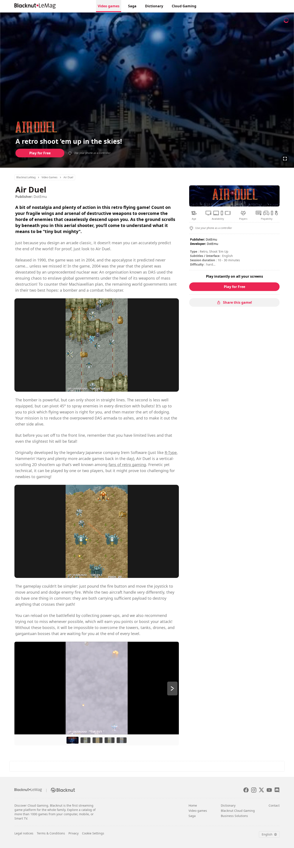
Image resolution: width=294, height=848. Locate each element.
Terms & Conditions (51, 833)
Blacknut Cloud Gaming (238, 811)
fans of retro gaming (127, 464)
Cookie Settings (93, 833)
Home (193, 805)
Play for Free (40, 153)
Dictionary (154, 6)
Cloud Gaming (184, 6)
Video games (108, 6)
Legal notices (23, 833)
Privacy (73, 833)
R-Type (171, 452)
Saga (132, 6)
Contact (274, 805)
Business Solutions (234, 816)
